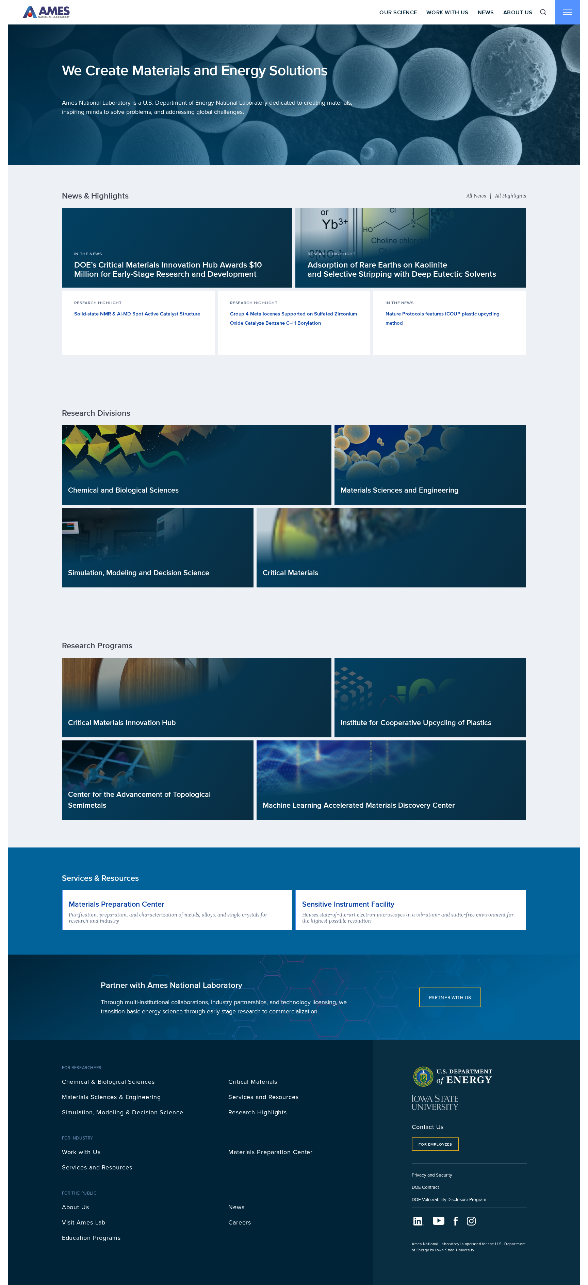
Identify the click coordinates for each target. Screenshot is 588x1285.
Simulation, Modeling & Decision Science (122, 1112)
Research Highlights (257, 1112)
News (486, 12)
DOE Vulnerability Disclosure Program (449, 1199)
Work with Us (81, 1152)
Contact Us (428, 1127)
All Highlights (510, 195)
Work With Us (447, 12)
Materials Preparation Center (270, 1152)
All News (476, 195)
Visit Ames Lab (84, 1222)
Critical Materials (252, 1081)
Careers (239, 1222)
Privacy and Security (432, 1174)
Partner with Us (450, 997)
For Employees (435, 1144)
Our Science (398, 12)
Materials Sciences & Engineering (111, 1097)
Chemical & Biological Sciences (108, 1081)
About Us (518, 12)
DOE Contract (425, 1187)
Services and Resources (263, 1097)
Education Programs (91, 1237)
